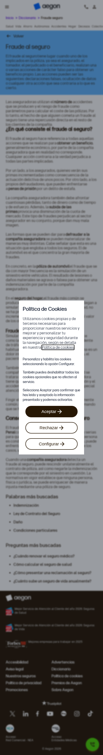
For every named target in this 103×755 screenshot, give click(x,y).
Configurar (49, 444)
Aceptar (48, 411)
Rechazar (49, 427)
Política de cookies (58, 347)
